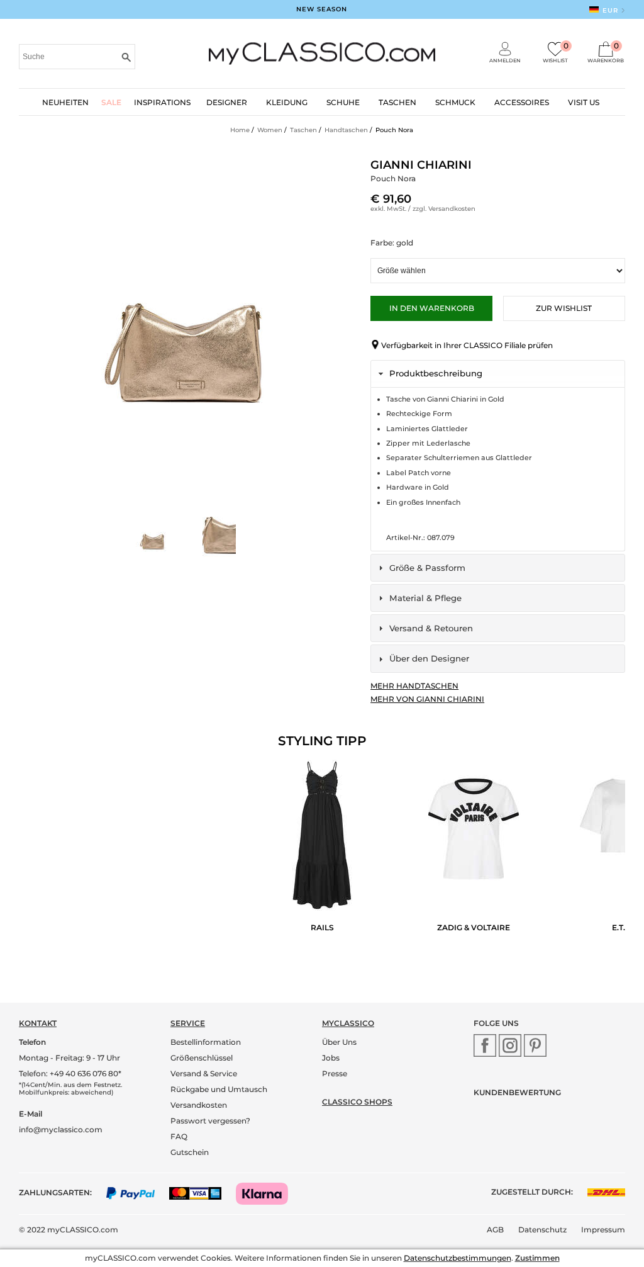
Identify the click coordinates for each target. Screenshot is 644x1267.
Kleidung (287, 102)
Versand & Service (203, 1073)
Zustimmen (537, 1258)
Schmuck (455, 102)
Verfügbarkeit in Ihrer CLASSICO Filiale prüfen (467, 345)
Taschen (397, 102)
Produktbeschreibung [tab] (435, 373)
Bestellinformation (205, 1042)
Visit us (583, 102)
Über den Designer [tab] (429, 658)
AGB (495, 1229)
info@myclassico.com (61, 1129)
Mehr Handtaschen (414, 685)
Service (187, 1023)
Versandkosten (451, 209)
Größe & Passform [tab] (427, 568)
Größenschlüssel (201, 1057)
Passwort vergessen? (210, 1120)
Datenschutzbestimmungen (457, 1258)
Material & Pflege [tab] (425, 598)
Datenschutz (542, 1229)
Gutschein (189, 1152)
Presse (334, 1073)
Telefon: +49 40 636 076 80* (70, 1073)
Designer (226, 102)
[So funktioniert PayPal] (136, 1192)
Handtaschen (346, 130)
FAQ (178, 1136)
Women (269, 130)
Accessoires (521, 102)
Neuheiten (65, 102)
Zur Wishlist (564, 308)
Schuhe (343, 102)
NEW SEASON (321, 9)
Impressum (603, 1229)
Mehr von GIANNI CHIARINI (427, 699)
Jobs (331, 1057)
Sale (111, 102)
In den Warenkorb (431, 308)
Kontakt (38, 1023)
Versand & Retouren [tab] (431, 628)
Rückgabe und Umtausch (218, 1089)
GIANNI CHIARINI (421, 165)
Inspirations (162, 102)
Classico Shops (357, 1102)
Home (240, 130)
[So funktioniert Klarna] (268, 1192)
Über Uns (339, 1042)
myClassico (348, 1023)
